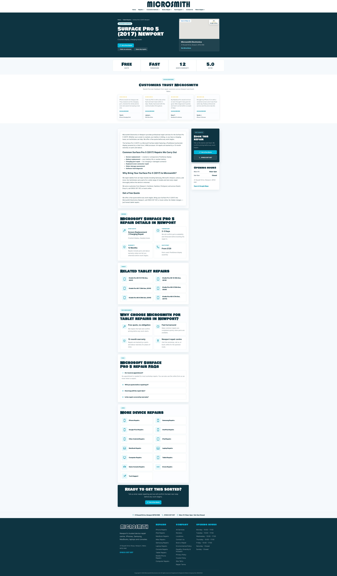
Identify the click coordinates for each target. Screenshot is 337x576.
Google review (123, 111)
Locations (179, 536)
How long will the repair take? (135, 391)
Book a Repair (166, 9)
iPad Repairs (160, 533)
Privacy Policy (181, 555)
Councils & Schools (152, 9)
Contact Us (189, 9)
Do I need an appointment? (134, 373)
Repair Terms (181, 564)
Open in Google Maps (201, 186)
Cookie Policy (181, 558)
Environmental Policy (184, 546)
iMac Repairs (160, 539)
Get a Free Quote (127, 45)
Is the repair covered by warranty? (137, 397)
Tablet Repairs (127, 19)
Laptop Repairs (161, 546)
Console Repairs (162, 549)
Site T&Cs (179, 561)
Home (134, 9)
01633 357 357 (169, 515)
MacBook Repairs (162, 536)
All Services (180, 530)
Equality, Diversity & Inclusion (183, 550)
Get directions (186, 48)
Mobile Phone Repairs (161, 557)
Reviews (179, 533)
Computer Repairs (162, 561)
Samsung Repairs (162, 543)
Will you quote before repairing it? (137, 385)
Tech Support (178, 9)
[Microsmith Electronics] (168, 4)
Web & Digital (199, 9)
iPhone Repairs (161, 530)
